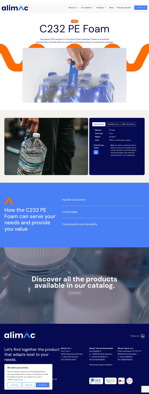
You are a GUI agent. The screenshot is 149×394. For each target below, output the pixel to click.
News (111, 7)
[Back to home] (15, 7)
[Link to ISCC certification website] (96, 381)
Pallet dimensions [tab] (128, 124)
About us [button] (72, 7)
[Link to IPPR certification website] (111, 381)
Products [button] (100, 7)
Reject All (28, 385)
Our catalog (74, 293)
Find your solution (124, 7)
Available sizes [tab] (113, 124)
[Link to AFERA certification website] (121, 381)
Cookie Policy (18, 379)
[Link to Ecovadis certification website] (129, 381)
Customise (14, 385)
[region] (28, 377)
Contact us (141, 7)
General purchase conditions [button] (100, 365)
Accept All (42, 385)
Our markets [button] (86, 7)
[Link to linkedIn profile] (143, 336)
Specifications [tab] (99, 124)
